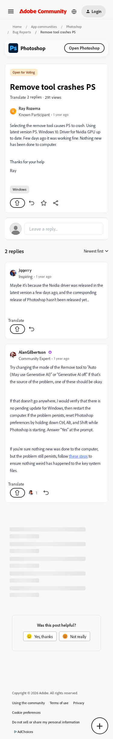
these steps (78, 456)
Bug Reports (22, 32)
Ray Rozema (29, 108)
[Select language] (74, 11)
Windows (20, 189)
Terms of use (59, 703)
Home (17, 26)
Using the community (28, 703)
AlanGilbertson (32, 352)
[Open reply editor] (56, 229)
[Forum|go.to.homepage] (43, 11)
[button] (10, 13)
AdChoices (25, 731)
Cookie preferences (26, 712)
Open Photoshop (84, 47)
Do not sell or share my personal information (46, 722)
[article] (56, 300)
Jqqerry (25, 270)
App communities (44, 26)
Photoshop (74, 26)
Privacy (78, 703)
